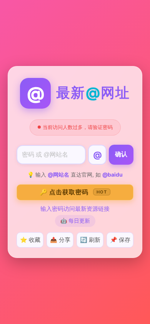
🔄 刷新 (90, 239)
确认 (121, 154)
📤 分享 (60, 239)
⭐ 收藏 (30, 239)
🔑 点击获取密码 (73, 192)
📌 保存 (120, 239)
